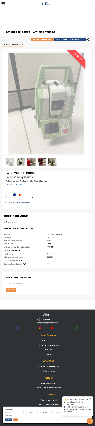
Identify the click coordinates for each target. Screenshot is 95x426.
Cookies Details (9, 415)
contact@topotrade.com (47, 323)
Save (15, 419)
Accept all (8, 419)
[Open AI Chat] (90, 421)
